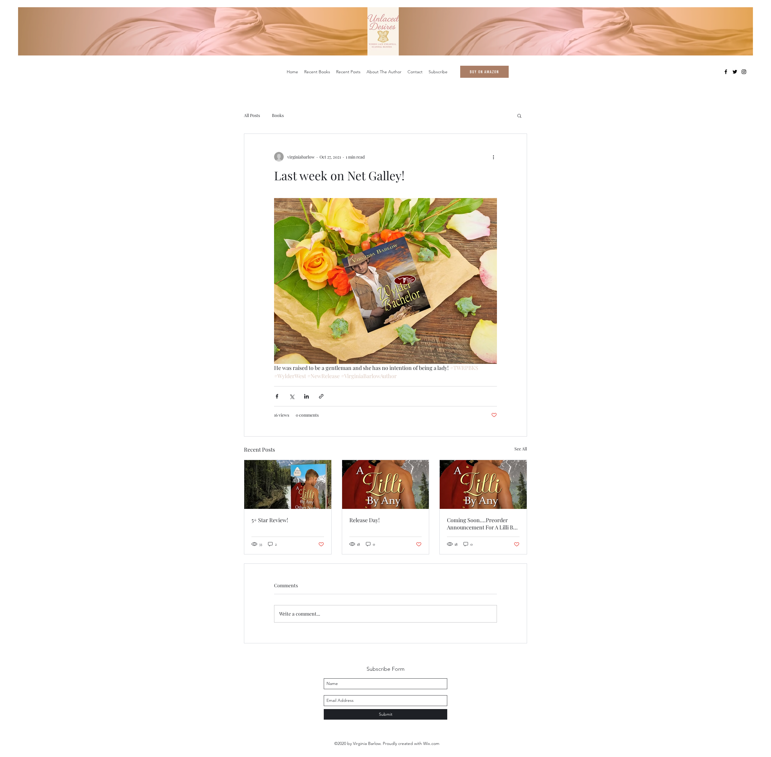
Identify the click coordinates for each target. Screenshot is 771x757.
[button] (519, 115)
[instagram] (744, 72)
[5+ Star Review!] (287, 484)
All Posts (252, 115)
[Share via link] (321, 396)
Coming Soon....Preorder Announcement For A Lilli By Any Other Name (481, 523)
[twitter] (735, 72)
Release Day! (364, 520)
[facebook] (726, 72)
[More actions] (493, 156)
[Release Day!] (385, 484)
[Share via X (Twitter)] (292, 396)
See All (520, 449)
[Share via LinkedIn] (306, 396)
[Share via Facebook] (277, 396)
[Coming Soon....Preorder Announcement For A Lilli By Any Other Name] (483, 484)
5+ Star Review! (269, 520)
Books (278, 115)
